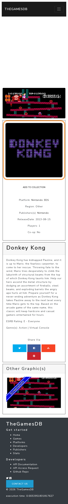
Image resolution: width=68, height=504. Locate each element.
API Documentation (25, 464)
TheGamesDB (16, 9)
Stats (16, 453)
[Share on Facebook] (34, 348)
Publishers (19, 449)
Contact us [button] (20, 483)
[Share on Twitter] (19, 348)
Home (16, 435)
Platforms (19, 442)
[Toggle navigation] (58, 9)
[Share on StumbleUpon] (48, 348)
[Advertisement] (34, 52)
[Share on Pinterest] (34, 356)
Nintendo (43, 213)
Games (17, 438)
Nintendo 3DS (40, 200)
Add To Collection (34, 187)
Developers (20, 446)
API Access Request (26, 468)
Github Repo (21, 471)
